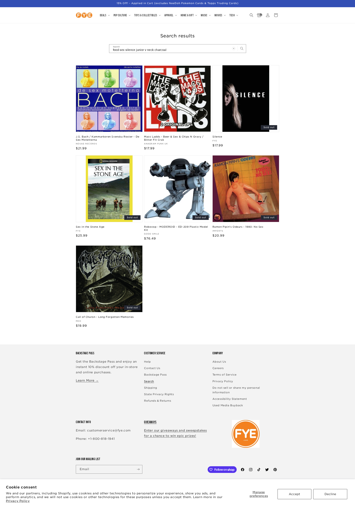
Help (147, 361)
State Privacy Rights (159, 394)
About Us (219, 361)
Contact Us (152, 368)
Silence (217, 136)
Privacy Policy (18, 501)
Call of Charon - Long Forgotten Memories (105, 317)
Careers (218, 368)
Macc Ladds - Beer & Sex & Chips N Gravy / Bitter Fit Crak (174, 138)
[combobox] (177, 48)
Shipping (150, 387)
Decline (330, 494)
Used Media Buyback (227, 405)
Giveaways (150, 422)
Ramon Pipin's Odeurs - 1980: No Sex (237, 226)
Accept (294, 494)
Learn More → (87, 380)
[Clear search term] (234, 48)
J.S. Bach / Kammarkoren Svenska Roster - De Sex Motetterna (107, 138)
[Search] (242, 48)
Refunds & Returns (157, 400)
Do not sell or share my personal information (236, 390)
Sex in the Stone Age (90, 226)
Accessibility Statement (229, 398)
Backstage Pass (155, 374)
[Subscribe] (138, 469)
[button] (104, 15)
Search (149, 381)
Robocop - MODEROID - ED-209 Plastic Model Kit (176, 228)
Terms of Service (224, 374)
